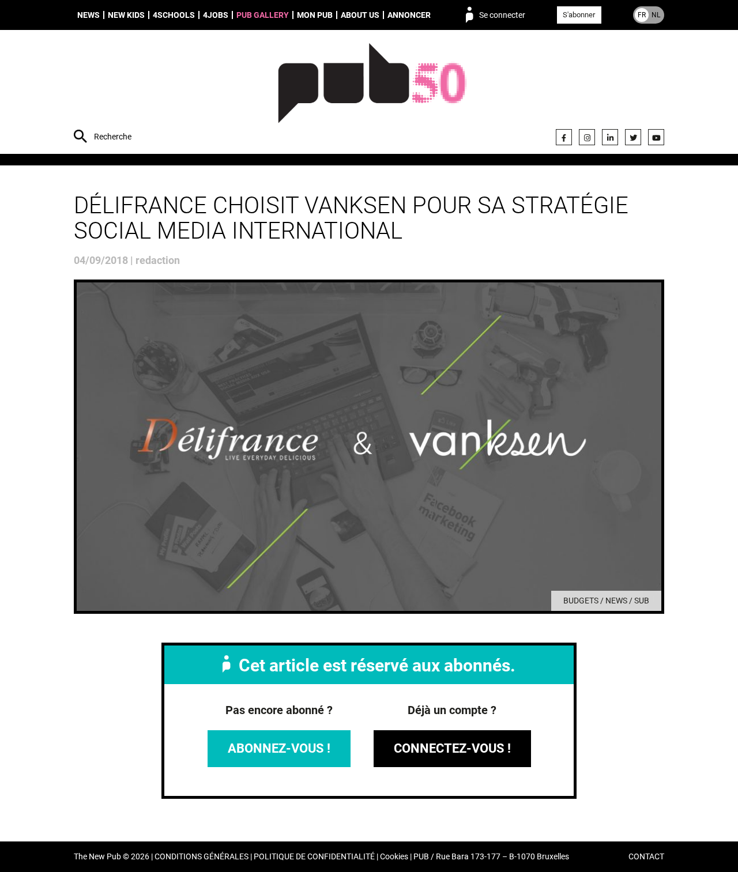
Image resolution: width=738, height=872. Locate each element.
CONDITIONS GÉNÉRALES (201, 856)
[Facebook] (564, 137)
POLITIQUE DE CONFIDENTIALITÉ (314, 856)
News (88, 15)
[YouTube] (656, 137)
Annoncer (409, 15)
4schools (174, 15)
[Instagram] (587, 137)
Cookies (394, 856)
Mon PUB (315, 15)
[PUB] (372, 93)
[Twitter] (633, 137)
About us (360, 15)
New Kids (126, 15)
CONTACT (646, 856)
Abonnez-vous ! (279, 748)
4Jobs (215, 15)
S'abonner (579, 14)
